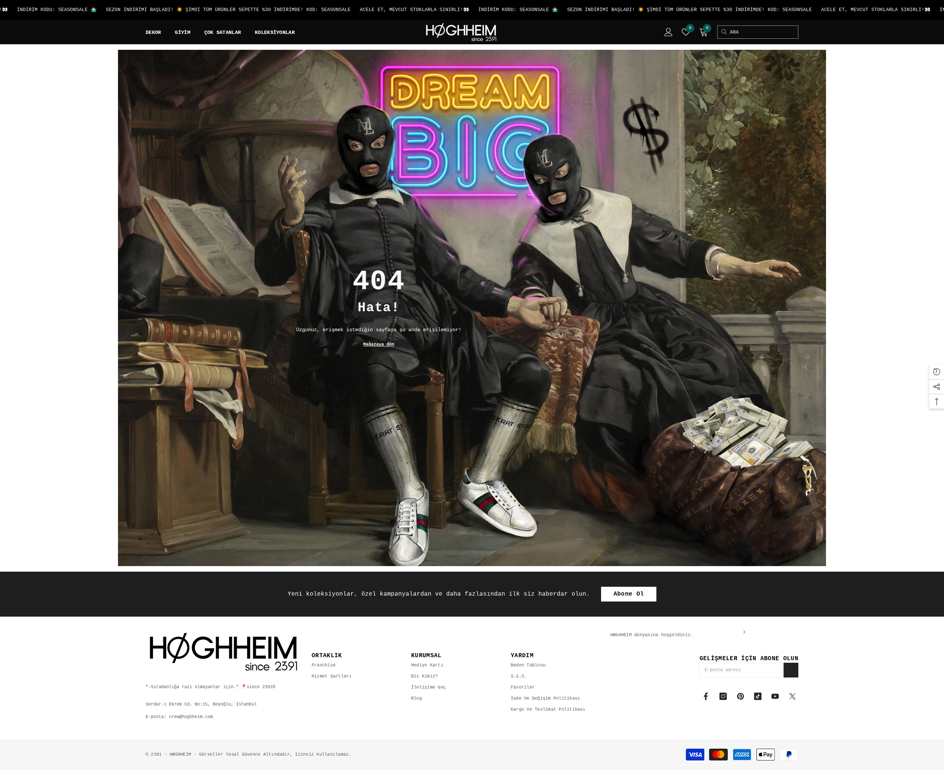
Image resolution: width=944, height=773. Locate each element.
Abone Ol (629, 594)
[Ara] (724, 32)
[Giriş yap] (668, 32)
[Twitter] (792, 696)
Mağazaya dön (378, 344)
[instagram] (723, 696)
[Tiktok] (758, 696)
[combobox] (764, 32)
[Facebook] (706, 696)
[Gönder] (791, 670)
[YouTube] (775, 696)
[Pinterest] (740, 696)
